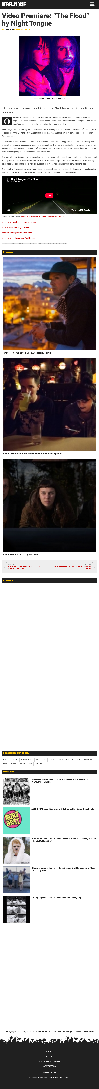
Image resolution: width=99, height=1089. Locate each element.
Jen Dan (9, 29)
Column (14, 760)
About (49, 1051)
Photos (13, 764)
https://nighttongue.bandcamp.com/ (17, 233)
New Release (88, 760)
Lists (78, 760)
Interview (69, 760)
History (49, 1056)
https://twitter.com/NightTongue (15, 227)
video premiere (61, 243)
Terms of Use (49, 1073)
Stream (22, 764)
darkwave (21, 243)
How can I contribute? (49, 1061)
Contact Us (49, 1066)
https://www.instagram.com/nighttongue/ (19, 238)
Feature (51, 760)
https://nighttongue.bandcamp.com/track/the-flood (42, 217)
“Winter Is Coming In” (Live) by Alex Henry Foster (27, 353)
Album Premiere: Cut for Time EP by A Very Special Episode (32, 453)
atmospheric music (9, 243)
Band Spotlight (26, 760)
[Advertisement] (49, 731)
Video (30, 764)
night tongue (32, 243)
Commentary (40, 760)
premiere (51, 243)
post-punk (42, 243)
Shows (60, 760)
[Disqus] (49, 618)
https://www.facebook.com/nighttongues (19, 222)
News (5, 764)
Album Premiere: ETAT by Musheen (20, 554)
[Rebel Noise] (14, 6)
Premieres (39, 764)
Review (5, 760)
